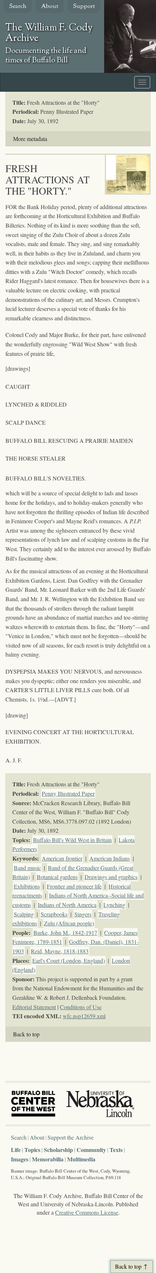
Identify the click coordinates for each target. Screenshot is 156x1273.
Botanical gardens (57, 877)
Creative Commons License (86, 1212)
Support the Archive (71, 1137)
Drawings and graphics (111, 877)
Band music (27, 867)
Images (19, 1159)
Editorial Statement (34, 1007)
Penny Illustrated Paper (68, 793)
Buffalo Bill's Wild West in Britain (72, 840)
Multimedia (81, 1159)
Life (16, 1149)
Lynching (114, 904)
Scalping (24, 914)
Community (91, 1149)
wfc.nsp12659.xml (84, 1016)
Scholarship (58, 1149)
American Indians (109, 858)
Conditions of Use (81, 1007)
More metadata (30, 138)
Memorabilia (47, 1159)
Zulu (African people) (69, 923)
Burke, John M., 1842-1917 (65, 932)
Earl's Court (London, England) (68, 960)
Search (17, 7)
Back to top (26, 1034)
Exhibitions (27, 886)
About (49, 7)
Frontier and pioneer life (74, 886)
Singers (82, 914)
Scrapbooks (54, 914)
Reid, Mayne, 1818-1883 (60, 951)
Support (84, 7)
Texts (116, 1149)
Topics (32, 1149)
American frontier (62, 858)
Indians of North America (67, 904)
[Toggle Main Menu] (142, 82)
